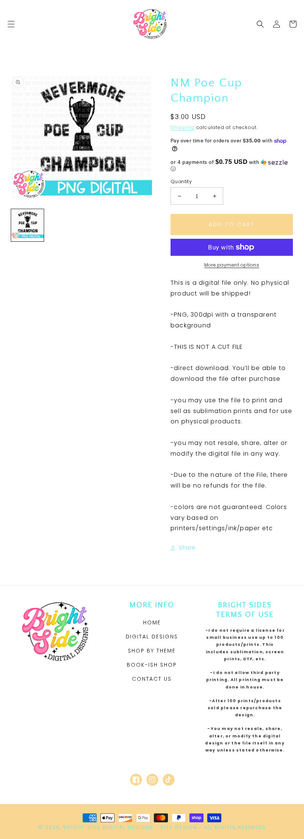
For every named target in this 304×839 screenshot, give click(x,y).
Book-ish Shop (152, 664)
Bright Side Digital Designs (108, 827)
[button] (11, 24)
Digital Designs (152, 636)
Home (152, 622)
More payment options (231, 265)
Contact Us (152, 679)
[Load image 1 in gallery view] (27, 225)
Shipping (183, 127)
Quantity (181, 181)
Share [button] (187, 547)
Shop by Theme (152, 650)
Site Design (179, 827)
